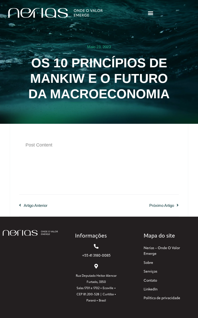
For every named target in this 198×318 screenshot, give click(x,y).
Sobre (148, 263)
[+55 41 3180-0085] (96, 246)
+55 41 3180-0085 (96, 256)
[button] (150, 13)
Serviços (150, 272)
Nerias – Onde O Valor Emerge (162, 251)
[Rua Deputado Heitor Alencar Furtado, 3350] (96, 266)
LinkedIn (151, 289)
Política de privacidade (162, 298)
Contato (150, 281)
